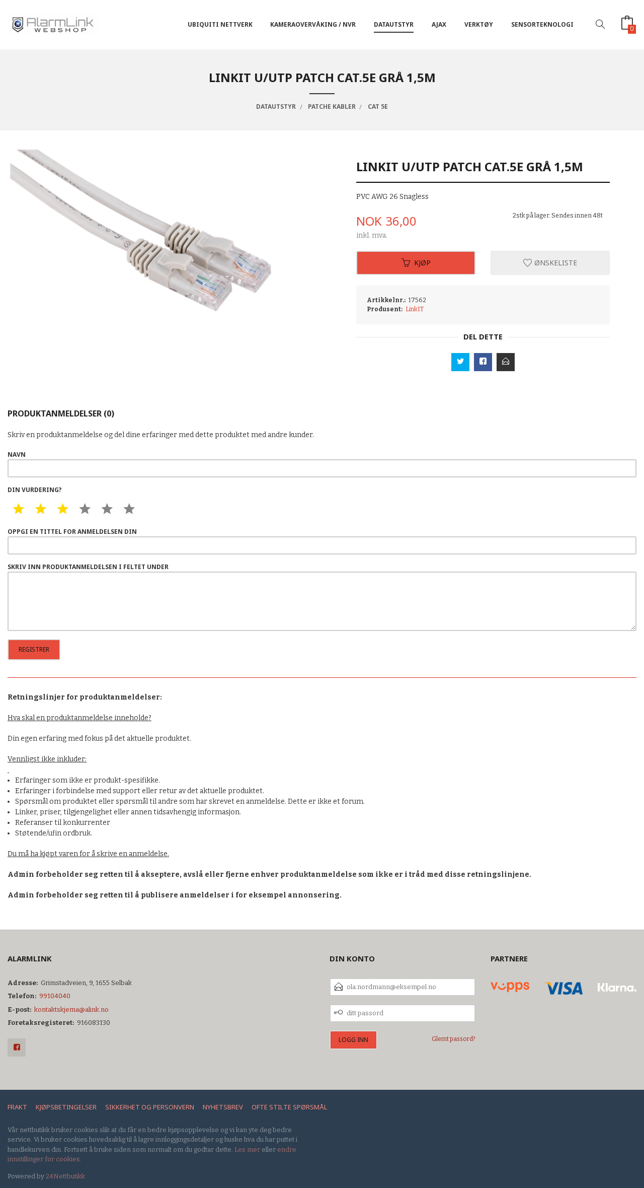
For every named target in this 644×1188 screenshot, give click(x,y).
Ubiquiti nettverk (220, 24)
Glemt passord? (453, 1038)
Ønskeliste (554, 262)
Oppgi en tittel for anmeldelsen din (72, 531)
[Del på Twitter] (460, 362)
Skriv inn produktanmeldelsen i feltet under (88, 567)
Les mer (247, 1149)
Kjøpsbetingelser (66, 1106)
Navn (17, 454)
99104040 (54, 996)
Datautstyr (394, 24)
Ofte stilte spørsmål (289, 1106)
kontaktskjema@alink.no (71, 1009)
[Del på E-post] (506, 362)
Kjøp (422, 262)
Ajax (439, 24)
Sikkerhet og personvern (149, 1106)
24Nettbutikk (65, 1176)
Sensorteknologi (542, 24)
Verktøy (478, 24)
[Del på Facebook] (483, 362)
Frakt (17, 1106)
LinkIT (415, 309)
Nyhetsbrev (223, 1106)
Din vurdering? (35, 489)
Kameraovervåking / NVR (313, 24)
